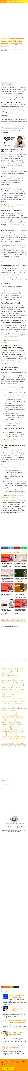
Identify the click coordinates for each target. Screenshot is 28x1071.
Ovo (14, 719)
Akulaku (14, 670)
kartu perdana (5, 710)
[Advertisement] (14, 19)
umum (3, 743)
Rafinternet (14, 1)
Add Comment (4, 50)
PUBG (8, 726)
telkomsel (4, 738)
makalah (19, 712)
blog (3, 691)
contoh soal (10, 694)
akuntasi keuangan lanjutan (9, 682)
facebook (22, 701)
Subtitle (23, 736)
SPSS (15, 736)
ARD (18, 684)
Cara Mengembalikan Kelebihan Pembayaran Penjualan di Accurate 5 (20, 565)
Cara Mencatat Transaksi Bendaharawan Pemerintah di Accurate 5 (7, 580)
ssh (18, 736)
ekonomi (16, 701)
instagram (18, 705)
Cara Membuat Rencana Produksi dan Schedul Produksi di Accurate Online (20, 611)
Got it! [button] (8, 1068)
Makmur (4, 715)
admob (20, 668)
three (8, 740)
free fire (4, 703)
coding (3, 694)
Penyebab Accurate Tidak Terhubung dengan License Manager (21, 580)
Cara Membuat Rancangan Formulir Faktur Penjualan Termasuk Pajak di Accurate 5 (6, 612)
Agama (9, 670)
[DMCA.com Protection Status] (14, 987)
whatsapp (11, 743)
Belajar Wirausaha (7, 689)
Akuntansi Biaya (6, 673)
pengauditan (5, 724)
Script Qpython (10, 731)
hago (21, 703)
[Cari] (26, 1)
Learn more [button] (5, 1064)
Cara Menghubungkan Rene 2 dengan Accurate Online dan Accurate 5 (7, 565)
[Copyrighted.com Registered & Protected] (5, 987)
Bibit (22, 689)
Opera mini (8, 719)
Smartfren (9, 736)
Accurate (4, 668)
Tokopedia (14, 740)
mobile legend (15, 717)
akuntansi (21, 670)
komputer (13, 710)
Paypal (22, 719)
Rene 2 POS (14, 729)
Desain (22, 698)
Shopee (21, 731)
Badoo (3, 687)
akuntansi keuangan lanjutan (10, 675)
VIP (7, 743)
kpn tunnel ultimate (7, 712)
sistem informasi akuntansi (14, 733)
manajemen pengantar (13, 715)
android (20, 682)
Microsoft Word (6, 717)
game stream (15, 703)
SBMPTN (21, 729)
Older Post (23, 660)
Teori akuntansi (21, 738)
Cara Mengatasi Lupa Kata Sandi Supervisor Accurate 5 (6, 594)
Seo (17, 731)
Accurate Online (12, 668)
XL (14, 745)
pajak (17, 719)
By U (17, 691)
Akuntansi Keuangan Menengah (10, 677)
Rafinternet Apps (6, 729)
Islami (20, 708)
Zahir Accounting (21, 745)
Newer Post (4, 660)
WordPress (5, 745)
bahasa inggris (10, 687)
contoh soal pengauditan (8, 698)
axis (22, 684)
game (9, 703)
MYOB (22, 717)
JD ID (25, 708)
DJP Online (4, 701)
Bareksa (18, 687)
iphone (16, 708)
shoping (4, 733)
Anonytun (9, 684)
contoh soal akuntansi (8, 696)
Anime (3, 684)
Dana (18, 698)
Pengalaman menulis (14, 722)
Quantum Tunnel (15, 726)
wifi (17, 743)
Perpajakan (13, 724)
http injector (5, 705)
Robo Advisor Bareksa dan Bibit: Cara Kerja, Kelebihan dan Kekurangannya (17, 1008)
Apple (14, 684)
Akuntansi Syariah (19, 680)
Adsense (4, 670)
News (3, 719)
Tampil (9, 84)
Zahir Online (5, 747)
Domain (10, 701)
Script (3, 731)
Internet (4, 708)
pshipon (19, 724)
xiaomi (10, 745)
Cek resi (21, 691)
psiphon (4, 726)
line (15, 712)
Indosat (12, 705)
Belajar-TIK (16, 689)
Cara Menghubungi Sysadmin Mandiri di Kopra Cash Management (17, 1034)
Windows (21, 743)
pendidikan (4, 722)
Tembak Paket (12, 738)
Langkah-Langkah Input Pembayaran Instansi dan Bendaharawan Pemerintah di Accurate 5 (20, 595)
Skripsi (3, 736)
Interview (10, 708)
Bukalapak (8, 691)
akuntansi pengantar (7, 680)
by (13, 691)
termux (4, 740)
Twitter (20, 740)
